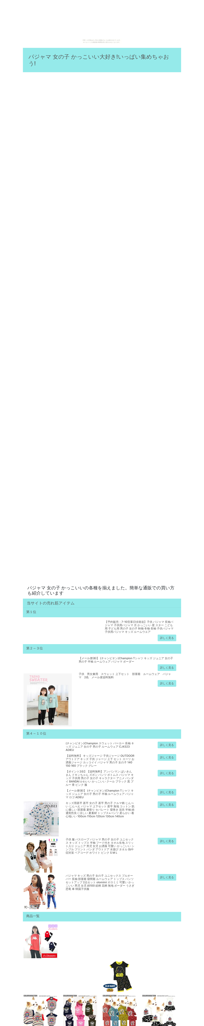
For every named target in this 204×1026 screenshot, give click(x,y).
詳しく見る (167, 638)
